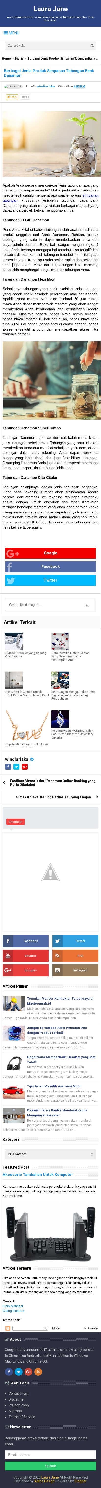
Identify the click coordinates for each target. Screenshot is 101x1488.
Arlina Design (44, 1481)
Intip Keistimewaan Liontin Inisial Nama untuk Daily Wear (27, 746)
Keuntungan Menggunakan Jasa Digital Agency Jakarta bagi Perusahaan (73, 695)
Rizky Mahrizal (13, 1306)
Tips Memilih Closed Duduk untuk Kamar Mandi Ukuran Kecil (27, 693)
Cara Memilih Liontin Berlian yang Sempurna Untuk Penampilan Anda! (70, 656)
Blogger (81, 1481)
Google (50, 553)
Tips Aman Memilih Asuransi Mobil (54, 1086)
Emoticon (15, 822)
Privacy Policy (19, 1405)
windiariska (16, 759)
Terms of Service (22, 1417)
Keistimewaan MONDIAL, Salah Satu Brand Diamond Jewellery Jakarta (72, 734)
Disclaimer (17, 1399)
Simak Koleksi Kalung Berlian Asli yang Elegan (53, 797)
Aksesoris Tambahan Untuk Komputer (38, 1174)
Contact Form (19, 1393)
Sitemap (15, 1411)
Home (6, 58)
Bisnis (19, 58)
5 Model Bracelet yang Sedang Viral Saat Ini (25, 654)
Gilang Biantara (13, 1311)
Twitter (50, 580)
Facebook (50, 566)
